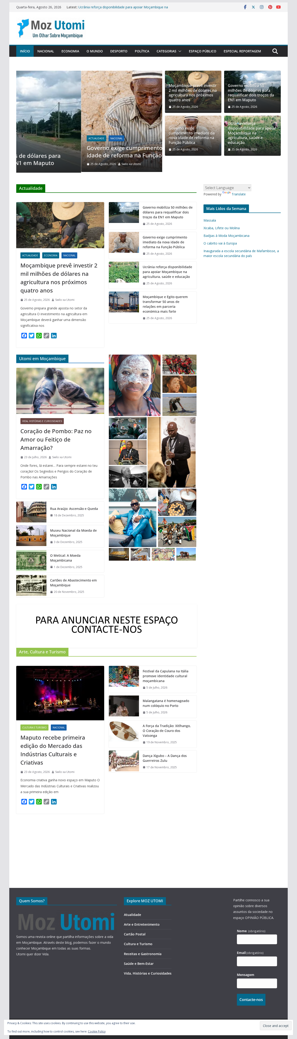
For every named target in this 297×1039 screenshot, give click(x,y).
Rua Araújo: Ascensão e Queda (74, 508)
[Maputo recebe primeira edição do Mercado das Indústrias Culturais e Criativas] (60, 692)
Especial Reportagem (242, 51)
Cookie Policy (97, 1031)
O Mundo (95, 51)
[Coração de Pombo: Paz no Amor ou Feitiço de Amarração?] (60, 390)
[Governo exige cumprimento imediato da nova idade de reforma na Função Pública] (89, 73)
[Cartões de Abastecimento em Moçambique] (31, 586)
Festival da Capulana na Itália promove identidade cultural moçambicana (165, 675)
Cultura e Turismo (34, 727)
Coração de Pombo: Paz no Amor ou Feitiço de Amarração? (56, 439)
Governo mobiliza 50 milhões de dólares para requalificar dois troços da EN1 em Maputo (251, 92)
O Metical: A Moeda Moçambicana (65, 557)
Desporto (118, 51)
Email (250, 952)
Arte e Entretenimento (142, 924)
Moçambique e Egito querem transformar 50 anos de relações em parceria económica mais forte (165, 303)
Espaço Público (202, 51)
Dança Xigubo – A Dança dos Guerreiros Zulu (165, 757)
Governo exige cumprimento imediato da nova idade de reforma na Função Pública (83, 151)
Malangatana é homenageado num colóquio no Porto (166, 702)
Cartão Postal (134, 934)
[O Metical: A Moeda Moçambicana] (31, 561)
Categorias (166, 51)
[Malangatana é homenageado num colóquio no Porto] (124, 706)
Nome (251, 931)
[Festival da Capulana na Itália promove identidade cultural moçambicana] (124, 679)
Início (25, 51)
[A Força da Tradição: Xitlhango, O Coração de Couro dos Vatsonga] (124, 733)
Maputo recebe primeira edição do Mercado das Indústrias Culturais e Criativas (52, 749)
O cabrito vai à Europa (220, 242)
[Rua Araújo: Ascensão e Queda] (31, 511)
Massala (209, 219)
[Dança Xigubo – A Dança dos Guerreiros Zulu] (124, 761)
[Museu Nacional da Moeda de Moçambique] (31, 536)
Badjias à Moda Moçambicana (226, 235)
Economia (70, 51)
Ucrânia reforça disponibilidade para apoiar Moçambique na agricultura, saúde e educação (252, 133)
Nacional (45, 51)
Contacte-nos (251, 999)
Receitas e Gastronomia (142, 954)
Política (142, 51)
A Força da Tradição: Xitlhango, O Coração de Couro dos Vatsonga (167, 730)
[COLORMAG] (66, 913)
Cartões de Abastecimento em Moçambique (73, 582)
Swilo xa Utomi (66, 164)
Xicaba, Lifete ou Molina (221, 227)
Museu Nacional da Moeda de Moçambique (73, 532)
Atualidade (132, 914)
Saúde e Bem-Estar (139, 963)
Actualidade (31, 138)
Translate (239, 193)
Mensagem (245, 974)
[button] (178, 51)
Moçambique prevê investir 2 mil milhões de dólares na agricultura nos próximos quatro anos (193, 92)
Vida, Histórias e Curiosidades (42, 420)
